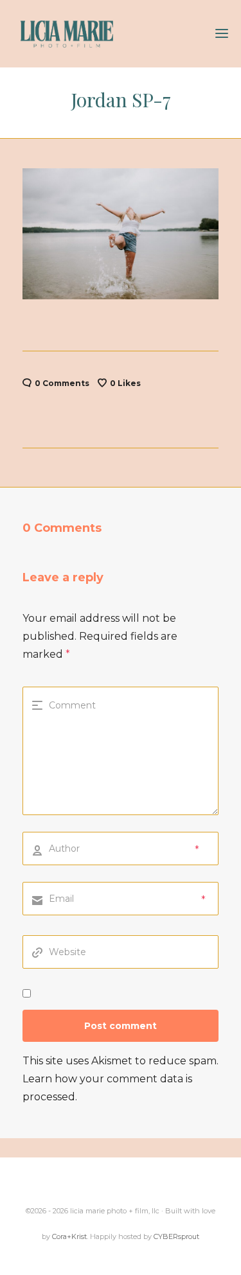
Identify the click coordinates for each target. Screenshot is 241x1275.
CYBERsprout (176, 1236)
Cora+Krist (69, 1236)
